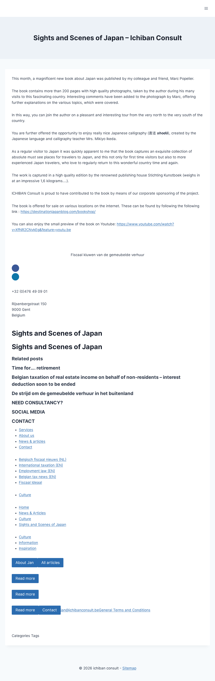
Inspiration (27, 548)
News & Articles (32, 513)
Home (24, 507)
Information (28, 543)
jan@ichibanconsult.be (80, 610)
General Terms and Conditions (124, 610)
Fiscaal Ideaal (30, 482)
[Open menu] (206, 8)
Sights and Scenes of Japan (42, 524)
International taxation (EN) (41, 465)
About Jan (25, 562)
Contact (49, 610)
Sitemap (129, 668)
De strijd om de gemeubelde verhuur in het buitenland (72, 393)
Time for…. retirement (36, 368)
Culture (25, 495)
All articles (50, 562)
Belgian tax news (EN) (37, 477)
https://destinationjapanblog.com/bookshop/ (58, 212)
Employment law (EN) (37, 471)
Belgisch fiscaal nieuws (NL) (42, 459)
